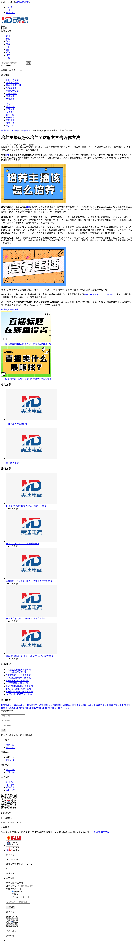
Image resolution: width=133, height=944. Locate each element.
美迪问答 (10, 123)
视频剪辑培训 (102, 705)
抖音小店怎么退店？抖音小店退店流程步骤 (26, 618)
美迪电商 (5, 130)
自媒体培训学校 (45, 705)
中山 (8, 47)
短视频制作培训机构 (71, 705)
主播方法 (14, 309)
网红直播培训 (25, 708)
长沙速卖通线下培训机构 (18, 689)
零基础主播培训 (88, 705)
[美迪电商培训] (15, 23)
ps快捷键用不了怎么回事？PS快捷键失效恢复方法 (29, 581)
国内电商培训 (12, 80)
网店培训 (57, 705)
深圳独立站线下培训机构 (19, 694)
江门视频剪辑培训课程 (17, 672)
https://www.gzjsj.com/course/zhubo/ (99, 294)
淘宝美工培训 (64, 708)
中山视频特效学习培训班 (18, 678)
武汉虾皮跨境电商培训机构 (19, 686)
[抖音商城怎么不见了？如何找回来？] (31, 541)
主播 (7, 155)
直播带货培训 (12, 708)
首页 (8, 10)
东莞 (8, 44)
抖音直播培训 (7, 705)
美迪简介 (10, 112)
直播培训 (10, 96)
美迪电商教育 (22, 2)
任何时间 (18, 891)
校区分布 (10, 117)
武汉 (8, 52)
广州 (8, 36)
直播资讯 (26, 130)
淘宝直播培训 (51, 708)
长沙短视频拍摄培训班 (17, 680)
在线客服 (5, 827)
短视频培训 (11, 88)
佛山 (8, 39)
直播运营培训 (115, 705)
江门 (8, 50)
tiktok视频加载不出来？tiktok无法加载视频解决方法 (29, 656)
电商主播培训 (38, 708)
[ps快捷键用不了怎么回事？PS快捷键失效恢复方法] (31, 578)
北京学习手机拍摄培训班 (18, 675)
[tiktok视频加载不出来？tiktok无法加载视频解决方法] (31, 653)
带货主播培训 (20, 705)
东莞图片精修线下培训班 (18, 670)
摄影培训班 (32, 705)
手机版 (9, 7)
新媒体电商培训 (13, 85)
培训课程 (10, 106)
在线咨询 (55, 305)
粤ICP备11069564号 (102, 832)
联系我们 (10, 12)
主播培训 (10, 99)
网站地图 (10, 760)
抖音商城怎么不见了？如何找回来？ (22, 543)
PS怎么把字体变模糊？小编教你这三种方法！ (27, 506)
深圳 (8, 41)
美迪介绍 (10, 745)
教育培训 (10, 109)
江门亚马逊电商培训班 (17, 683)
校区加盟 (10, 757)
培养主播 (5, 309)
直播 (28, 207)
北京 (8, 55)
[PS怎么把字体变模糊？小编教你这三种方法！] (31, 503)
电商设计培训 (12, 91)
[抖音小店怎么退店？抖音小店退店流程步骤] (31, 616)
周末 (16, 894)
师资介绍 (10, 115)
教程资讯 (10, 120)
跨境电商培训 (12, 82)
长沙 (8, 58)
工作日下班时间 (21, 897)
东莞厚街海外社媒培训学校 (19, 691)
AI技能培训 (11, 93)
